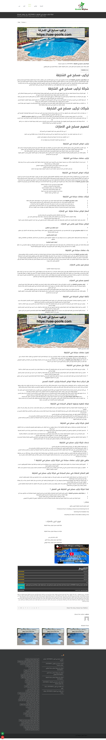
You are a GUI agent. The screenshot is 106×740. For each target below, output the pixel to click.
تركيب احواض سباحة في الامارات (32, 691)
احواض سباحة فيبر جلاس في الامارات (75, 223)
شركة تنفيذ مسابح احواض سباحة (32, 716)
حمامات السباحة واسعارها (40, 597)
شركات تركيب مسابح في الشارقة (68, 108)
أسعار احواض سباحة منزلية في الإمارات (74, 211)
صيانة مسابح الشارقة (36, 598)
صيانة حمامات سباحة (44, 598)
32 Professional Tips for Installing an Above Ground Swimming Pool (73, 509)
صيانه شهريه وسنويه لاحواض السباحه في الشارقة (69, 403)
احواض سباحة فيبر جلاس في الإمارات (31, 670)
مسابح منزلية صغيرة (38, 600)
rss (62, 656)
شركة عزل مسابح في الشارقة (78, 365)
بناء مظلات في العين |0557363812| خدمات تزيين (53, 687)
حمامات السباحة (83, 597)
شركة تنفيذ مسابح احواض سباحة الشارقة (53, 525)
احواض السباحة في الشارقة (33, 661)
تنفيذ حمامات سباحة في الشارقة (76, 352)
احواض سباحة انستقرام (34, 664)
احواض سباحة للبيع (25, 675)
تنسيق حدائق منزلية (34, 700)
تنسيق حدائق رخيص (25, 695)
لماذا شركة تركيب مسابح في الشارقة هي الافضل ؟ (69, 489)
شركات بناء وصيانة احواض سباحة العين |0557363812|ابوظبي (55, 673)
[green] (81, 2)
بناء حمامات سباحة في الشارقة (77, 250)
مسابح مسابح (45, 600)
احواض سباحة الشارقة (22, 661)
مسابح (23, 722)
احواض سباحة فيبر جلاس (33, 668)
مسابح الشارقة (74, 600)
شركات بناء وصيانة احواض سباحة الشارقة (53, 531)
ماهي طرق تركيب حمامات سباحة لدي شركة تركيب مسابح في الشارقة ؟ (61, 460)
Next (19, 22)
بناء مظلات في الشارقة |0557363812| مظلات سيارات (53, 692)
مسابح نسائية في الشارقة (30, 600)
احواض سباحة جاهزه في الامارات (32, 666)
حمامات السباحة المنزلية (67, 597)
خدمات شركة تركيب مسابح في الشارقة (74, 442)
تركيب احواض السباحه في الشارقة (76, 143)
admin (88, 594)
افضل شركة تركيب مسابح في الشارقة (74, 423)
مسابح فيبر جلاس (60, 600)
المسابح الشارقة (24, 594)
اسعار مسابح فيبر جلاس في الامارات (31, 686)
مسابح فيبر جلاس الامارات (79, 264)
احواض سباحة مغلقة (34, 677)
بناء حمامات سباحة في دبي (33, 688)
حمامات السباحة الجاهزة (76, 597)
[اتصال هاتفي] (2, 737)
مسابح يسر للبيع (35, 729)
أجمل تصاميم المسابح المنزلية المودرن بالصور (79, 506)
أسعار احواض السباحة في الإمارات (61, 594)
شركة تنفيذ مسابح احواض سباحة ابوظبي (53, 542)
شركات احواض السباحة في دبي (32, 707)
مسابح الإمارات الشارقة (82, 600)
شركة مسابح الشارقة (51, 598)
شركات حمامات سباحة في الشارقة (76, 196)
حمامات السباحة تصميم (58, 597)
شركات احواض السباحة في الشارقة (75, 172)
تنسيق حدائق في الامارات (25, 698)
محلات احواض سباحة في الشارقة (32, 722)
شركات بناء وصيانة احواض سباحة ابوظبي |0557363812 (54, 669)
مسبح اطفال (23, 600)
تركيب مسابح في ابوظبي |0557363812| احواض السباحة (54, 664)
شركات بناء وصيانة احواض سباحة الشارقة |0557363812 (54, 678)
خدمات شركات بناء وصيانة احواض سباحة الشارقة (29, 704)
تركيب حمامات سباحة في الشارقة (76, 158)
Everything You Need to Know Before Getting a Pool (76, 515)
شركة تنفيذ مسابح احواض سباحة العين (53, 540)
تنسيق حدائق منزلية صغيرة (24, 700)
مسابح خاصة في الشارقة (67, 600)
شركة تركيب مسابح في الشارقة (68, 88)
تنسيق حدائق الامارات (34, 695)
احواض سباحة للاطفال (34, 675)
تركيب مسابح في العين (34, 693)
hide (87, 70)
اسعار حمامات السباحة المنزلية (32, 684)
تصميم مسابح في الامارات (72, 126)
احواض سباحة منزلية (25, 677)
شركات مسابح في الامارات (33, 709)
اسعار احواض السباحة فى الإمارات (32, 679)
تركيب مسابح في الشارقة (72, 75)
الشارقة (73, 80)
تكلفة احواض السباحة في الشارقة (76, 296)
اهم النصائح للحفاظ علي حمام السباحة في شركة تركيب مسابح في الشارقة (60, 473)
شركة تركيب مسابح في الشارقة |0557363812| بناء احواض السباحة (53, 683)
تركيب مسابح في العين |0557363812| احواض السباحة (53, 660)
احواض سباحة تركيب (24, 664)
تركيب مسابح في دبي (53, 537)
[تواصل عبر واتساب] (2, 733)
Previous (23, 22)
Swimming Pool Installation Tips (81, 512)
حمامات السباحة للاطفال (50, 597)
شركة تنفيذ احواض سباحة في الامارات (31, 713)
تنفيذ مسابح (36, 702)
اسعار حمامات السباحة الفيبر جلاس (32, 682)
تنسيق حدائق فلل (35, 698)
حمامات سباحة (29, 702)
